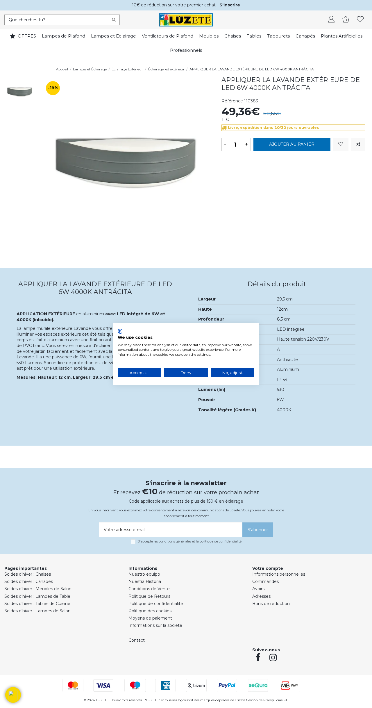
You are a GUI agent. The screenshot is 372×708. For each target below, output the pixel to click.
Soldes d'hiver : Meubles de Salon (37, 588)
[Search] (114, 20)
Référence (232, 101)
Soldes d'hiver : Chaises (27, 574)
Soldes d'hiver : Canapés (28, 581)
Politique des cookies (149, 610)
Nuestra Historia (144, 581)
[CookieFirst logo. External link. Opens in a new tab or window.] (120, 331)
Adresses (261, 596)
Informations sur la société (155, 625)
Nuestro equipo (144, 574)
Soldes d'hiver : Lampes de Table (37, 596)
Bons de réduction (271, 603)
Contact (136, 640)
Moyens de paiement (150, 618)
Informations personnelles (278, 574)
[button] (13, 694)
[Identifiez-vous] (331, 19)
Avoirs (258, 588)
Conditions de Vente (149, 588)
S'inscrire (229, 5)
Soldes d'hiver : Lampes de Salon (37, 610)
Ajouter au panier (291, 144)
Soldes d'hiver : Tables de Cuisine (37, 603)
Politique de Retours (149, 596)
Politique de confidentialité (155, 603)
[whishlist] (360, 19)
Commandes (265, 581)
